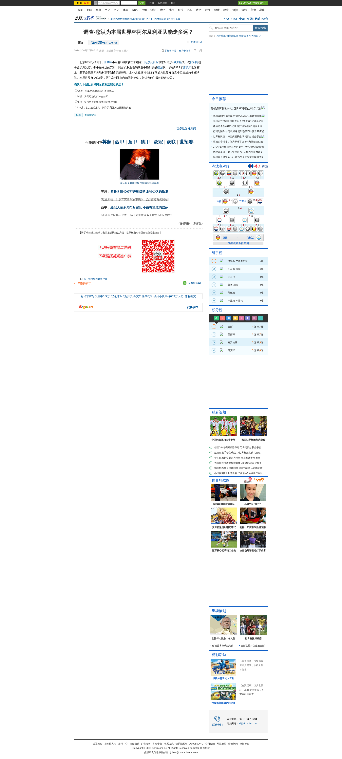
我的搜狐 (162, 3)
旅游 (244, 10)
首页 (80, 10)
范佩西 (231, 292)
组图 (246, 243)
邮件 (173, 3)
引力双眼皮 (255, 35)
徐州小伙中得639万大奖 (168, 296)
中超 (242, 18)
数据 (241, 243)
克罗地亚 (232, 342)
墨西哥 (231, 334)
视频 (144, 10)
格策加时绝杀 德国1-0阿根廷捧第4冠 (236, 108)
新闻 (89, 10)
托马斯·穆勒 (234, 269)
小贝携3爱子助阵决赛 (225, 473)
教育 (226, 10)
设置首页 (97, 743)
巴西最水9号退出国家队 (250, 473)
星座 (262, 10)
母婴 (235, 10)
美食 (253, 10)
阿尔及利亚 (151, 62)
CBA (234, 18)
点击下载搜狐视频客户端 (94, 279)
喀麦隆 (231, 350)
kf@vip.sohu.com (248, 723)
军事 (98, 10)
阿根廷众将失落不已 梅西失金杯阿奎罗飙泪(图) (238, 157)
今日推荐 (219, 99)
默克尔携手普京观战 (225, 452)
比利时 (194, 62)
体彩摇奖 (190, 296)
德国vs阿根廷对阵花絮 (250, 468)
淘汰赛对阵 (221, 166)
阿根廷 (250, 237)
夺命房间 (243, 35)
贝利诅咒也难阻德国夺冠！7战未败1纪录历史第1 (239, 121)
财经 (162, 10)
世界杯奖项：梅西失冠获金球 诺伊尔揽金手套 (237, 136)
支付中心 (123, 743)
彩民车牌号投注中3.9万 (95, 296)
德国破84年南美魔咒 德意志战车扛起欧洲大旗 (237, 116)
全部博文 (244, 743)
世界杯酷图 (221, 480)
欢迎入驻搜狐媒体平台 (255, 3)
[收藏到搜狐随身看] (184, 283)
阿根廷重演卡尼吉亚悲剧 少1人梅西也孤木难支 (238, 152)
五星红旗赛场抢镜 (250, 457)
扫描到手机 (197, 42)
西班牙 (187, 67)
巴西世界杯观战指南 (223, 645)
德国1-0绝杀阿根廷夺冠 (226, 447)
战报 (230, 243)
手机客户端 (170, 50)
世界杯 (108, 62)
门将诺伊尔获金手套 (250, 447)
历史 (116, 10)
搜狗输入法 (110, 743)
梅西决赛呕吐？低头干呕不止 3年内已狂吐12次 (238, 141)
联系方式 (169, 743)
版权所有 (205, 748)
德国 (160, 67)
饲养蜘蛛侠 (232, 35)
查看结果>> (91, 115)
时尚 (208, 10)
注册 (151, 3)
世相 (171, 10)
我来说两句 (104, 42)
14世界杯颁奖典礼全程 (248, 452)
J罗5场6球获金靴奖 (251, 463)
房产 (198, 10)
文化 (107, 10)
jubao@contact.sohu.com (184, 752)
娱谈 (153, 10)
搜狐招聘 (134, 743)
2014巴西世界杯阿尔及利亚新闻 (127, 19)
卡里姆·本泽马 (235, 300)
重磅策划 (219, 611)
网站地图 (221, 743)
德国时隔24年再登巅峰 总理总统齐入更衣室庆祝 (238, 131)
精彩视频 (219, 412)
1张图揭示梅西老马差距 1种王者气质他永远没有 (238, 146)
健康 (217, 10)
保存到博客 (185, 50)
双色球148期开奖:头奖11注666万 (131, 296)
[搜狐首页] (83, 3)
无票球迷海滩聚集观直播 (227, 463)
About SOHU (196, 743)
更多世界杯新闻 (186, 128)
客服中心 (157, 743)
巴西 (230, 326)
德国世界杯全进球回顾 (226, 468)
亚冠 (250, 18)
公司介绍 (210, 743)
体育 (125, 10)
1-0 (238, 237)
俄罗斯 (178, 62)
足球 (257, 18)
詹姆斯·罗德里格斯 (238, 261)
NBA (135, 10)
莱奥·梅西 (233, 284)
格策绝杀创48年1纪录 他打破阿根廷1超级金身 (237, 126)
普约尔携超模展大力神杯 (227, 457)
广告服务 (146, 743)
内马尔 (231, 276)
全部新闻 (233, 743)
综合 (265, 18)
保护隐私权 (181, 743)
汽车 (189, 10)
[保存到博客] (194, 283)
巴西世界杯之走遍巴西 (253, 645)
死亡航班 (221, 35)
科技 (180, 10)
